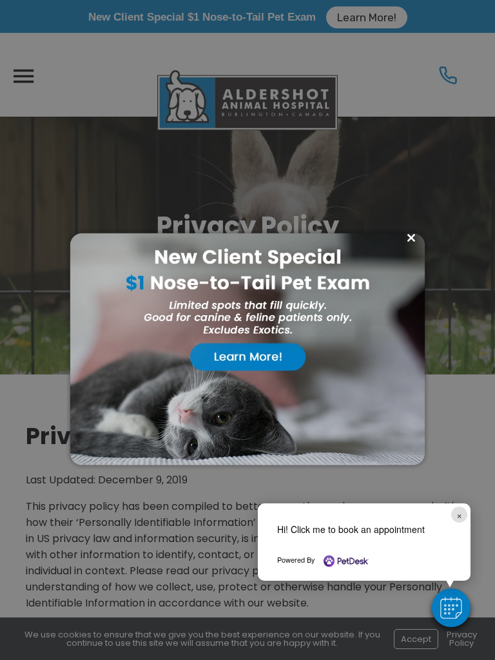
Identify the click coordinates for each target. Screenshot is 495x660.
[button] (451, 607)
